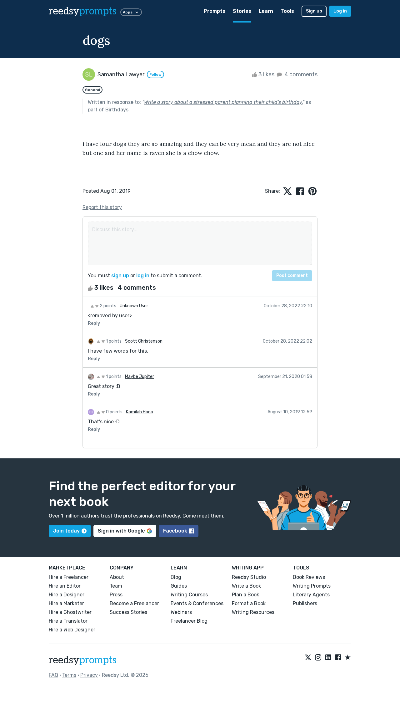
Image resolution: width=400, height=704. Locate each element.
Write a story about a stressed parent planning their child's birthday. (223, 102)
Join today (66, 531)
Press (116, 595)
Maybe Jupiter (139, 376)
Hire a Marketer (66, 603)
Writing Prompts (312, 586)
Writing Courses (189, 595)
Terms (69, 675)
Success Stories (128, 612)
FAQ (53, 675)
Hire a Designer (66, 595)
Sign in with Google (121, 531)
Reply (94, 323)
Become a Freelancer (134, 603)
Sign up (314, 11)
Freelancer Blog (189, 621)
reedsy (83, 11)
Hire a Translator (68, 621)
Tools (287, 11)
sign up (120, 275)
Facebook (175, 531)
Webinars (181, 612)
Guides (179, 586)
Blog (176, 577)
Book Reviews (309, 577)
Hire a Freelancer (68, 577)
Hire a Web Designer (72, 630)
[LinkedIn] (328, 657)
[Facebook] (338, 657)
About (117, 577)
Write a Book (246, 586)
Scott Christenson (143, 341)
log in (142, 275)
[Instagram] (318, 657)
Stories (242, 11)
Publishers (305, 603)
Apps (127, 12)
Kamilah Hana (139, 412)
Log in (340, 11)
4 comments (300, 74)
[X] (308, 657)
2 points (107, 306)
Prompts (214, 11)
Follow (155, 74)
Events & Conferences (197, 603)
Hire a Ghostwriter (70, 612)
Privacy (89, 675)
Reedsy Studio (249, 577)
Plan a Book (245, 595)
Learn (266, 11)
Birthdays (116, 110)
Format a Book (249, 603)
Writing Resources (253, 612)
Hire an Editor (65, 586)
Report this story (102, 207)
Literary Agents (311, 595)
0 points (113, 412)
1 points (113, 341)
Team (116, 586)
